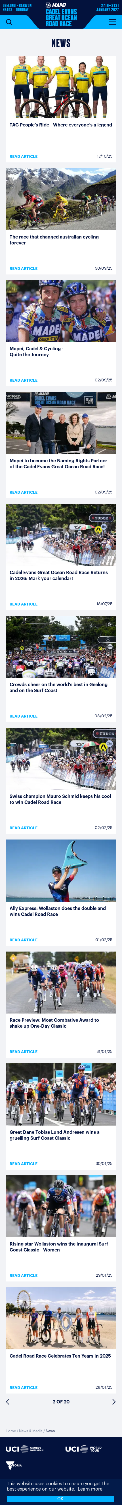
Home (11, 1431)
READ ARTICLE (23, 156)
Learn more (90, 1489)
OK (60, 1499)
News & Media (31, 1431)
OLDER (114, 1402)
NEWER (8, 1402)
